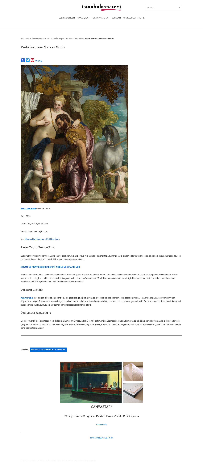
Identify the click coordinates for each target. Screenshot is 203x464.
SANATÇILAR (83, 18)
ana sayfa (25, 38)
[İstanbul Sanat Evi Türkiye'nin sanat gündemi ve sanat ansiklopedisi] (101, 7)
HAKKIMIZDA (96, 438)
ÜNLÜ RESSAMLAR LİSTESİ (44, 38)
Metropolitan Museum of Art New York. (42, 239)
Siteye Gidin (101, 424)
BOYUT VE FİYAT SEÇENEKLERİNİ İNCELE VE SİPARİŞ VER (50, 267)
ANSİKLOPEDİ (129, 18)
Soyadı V (63, 38)
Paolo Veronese (76, 38)
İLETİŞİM (108, 438)
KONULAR (116, 18)
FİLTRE (141, 18)
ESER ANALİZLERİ (67, 18)
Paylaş (38, 60)
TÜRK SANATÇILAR (100, 18)
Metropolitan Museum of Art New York (48, 349)
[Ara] (179, 7)
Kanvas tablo (27, 298)
